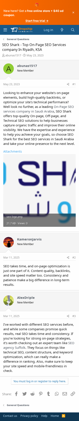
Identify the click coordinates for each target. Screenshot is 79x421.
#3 (74, 316)
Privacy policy (29, 416)
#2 (74, 257)
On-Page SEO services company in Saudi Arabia (38, 108)
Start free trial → (36, 20)
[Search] (72, 30)
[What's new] (61, 30)
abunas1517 (13, 55)
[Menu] (5, 29)
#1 (74, 84)
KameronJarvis (29, 239)
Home (55, 416)
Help (44, 416)
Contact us (10, 416)
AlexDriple (26, 297)
